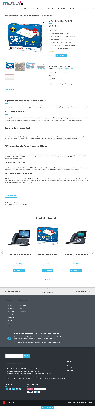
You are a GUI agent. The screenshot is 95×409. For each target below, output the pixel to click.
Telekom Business (24, 311)
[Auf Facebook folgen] (89, 8)
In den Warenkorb (61, 55)
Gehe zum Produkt (19, 270)
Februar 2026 (11, 308)
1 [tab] (46, 279)
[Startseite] (12, 3)
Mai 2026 (10, 305)
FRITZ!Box (61, 70)
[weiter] (93, 252)
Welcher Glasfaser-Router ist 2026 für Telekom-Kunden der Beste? (23, 369)
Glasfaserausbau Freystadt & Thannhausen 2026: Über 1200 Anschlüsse (24, 371)
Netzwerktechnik (33, 15)
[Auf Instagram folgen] (13, 389)
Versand (60, 29)
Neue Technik (23, 308)
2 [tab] (47, 279)
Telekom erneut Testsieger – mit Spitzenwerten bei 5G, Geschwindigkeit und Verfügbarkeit (29, 373)
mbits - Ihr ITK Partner (11, 15)
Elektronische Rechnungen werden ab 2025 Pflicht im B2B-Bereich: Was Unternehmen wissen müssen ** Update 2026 (36, 378)
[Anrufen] (20, 389)
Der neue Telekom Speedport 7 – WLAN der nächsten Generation (23, 376)
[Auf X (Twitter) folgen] (93, 8)
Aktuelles (38, 8)
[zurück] (2, 252)
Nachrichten (23, 305)
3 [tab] (49, 279)
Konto (73, 8)
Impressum (70, 370)
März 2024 (10, 326)
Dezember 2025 (11, 314)
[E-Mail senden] (17, 389)
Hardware (23, 15)
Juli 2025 (10, 320)
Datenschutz (70, 368)
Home (4, 8)
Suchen (7, 353)
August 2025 (11, 317)
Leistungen (24, 8)
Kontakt (62, 8)
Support (51, 8)
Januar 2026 (11, 311)
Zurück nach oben (47, 292)
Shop (13, 8)
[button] (43, 22)
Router (66, 70)
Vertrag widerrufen (47, 407)
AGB (68, 365)
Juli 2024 (10, 323)
